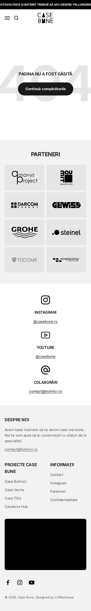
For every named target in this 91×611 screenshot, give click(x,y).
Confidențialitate (63, 500)
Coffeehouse (64, 597)
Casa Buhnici (15, 481)
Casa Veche (14, 490)
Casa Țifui (13, 498)
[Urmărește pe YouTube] (31, 582)
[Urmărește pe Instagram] (20, 582)
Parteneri (58, 491)
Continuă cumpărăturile (45, 89)
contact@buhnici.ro (45, 391)
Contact (56, 474)
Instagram (58, 483)
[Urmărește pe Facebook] (8, 582)
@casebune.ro (45, 321)
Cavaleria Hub (16, 506)
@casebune (46, 356)
